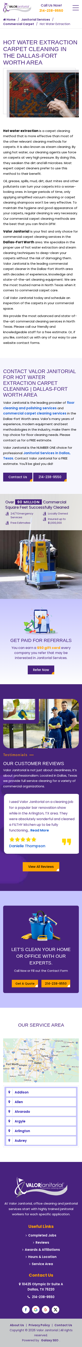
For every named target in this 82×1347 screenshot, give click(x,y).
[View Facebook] (26, 1309)
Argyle (20, 1121)
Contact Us (17, 477)
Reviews (42, 1242)
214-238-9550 (51, 10)
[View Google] (36, 1309)
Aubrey (21, 1140)
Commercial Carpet (18, 24)
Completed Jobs (42, 1235)
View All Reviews (41, 866)
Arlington (22, 1131)
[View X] (55, 1309)
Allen (19, 1102)
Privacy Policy (39, 1325)
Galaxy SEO (49, 1340)
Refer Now (41, 670)
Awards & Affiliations (42, 1249)
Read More (38, 830)
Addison (22, 1092)
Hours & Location (42, 1257)
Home (11, 19)
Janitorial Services (35, 19)
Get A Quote (24, 983)
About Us (17, 1325)
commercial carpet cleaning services (34, 413)
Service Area (42, 1264)
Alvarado (22, 1111)
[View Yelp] (45, 1309)
